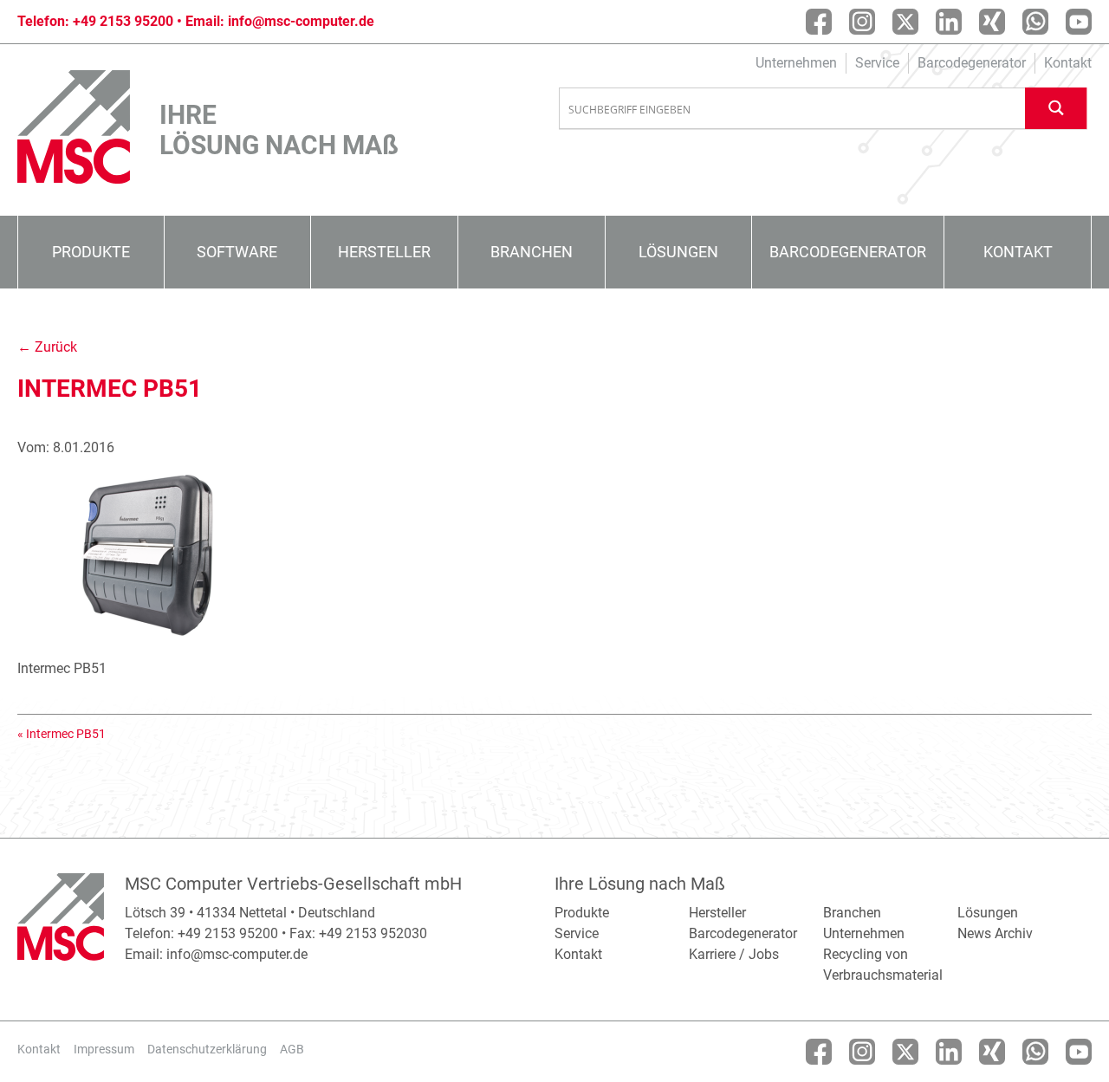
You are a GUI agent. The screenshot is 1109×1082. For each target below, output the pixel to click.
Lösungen (678, 252)
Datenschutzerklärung (207, 1049)
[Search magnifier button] (1056, 108)
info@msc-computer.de (301, 21)
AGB (292, 1049)
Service (877, 63)
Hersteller (384, 252)
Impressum (104, 1049)
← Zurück (47, 347)
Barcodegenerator (972, 63)
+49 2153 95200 (123, 21)
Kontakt (1068, 63)
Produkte (91, 252)
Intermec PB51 (66, 734)
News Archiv (995, 933)
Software (237, 252)
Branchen (531, 252)
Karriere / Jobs (734, 954)
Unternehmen (796, 63)
